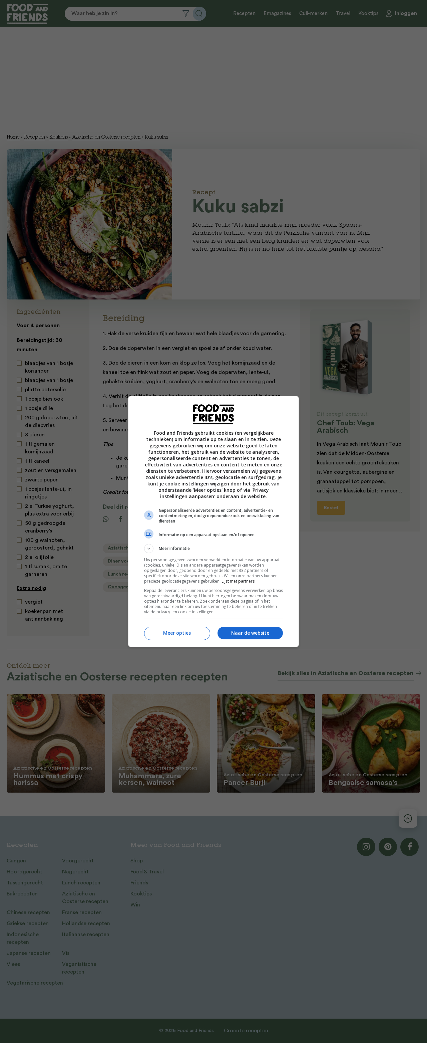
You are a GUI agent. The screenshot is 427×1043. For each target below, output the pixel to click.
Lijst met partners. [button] (239, 581)
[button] (213, 548)
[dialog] (213, 521)
